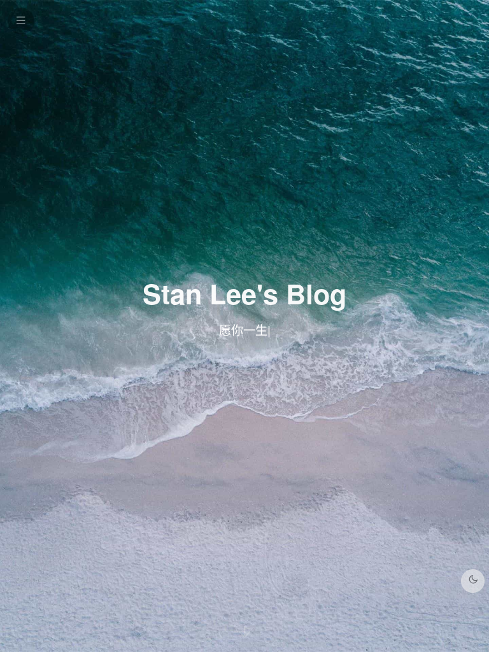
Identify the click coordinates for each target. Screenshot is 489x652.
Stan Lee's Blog (244, 293)
